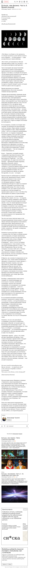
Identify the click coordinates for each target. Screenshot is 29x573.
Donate (6, 1)
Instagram (17, 567)
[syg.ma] (2, 2)
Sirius (2, 472)
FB (13, 567)
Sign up (4, 564)
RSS (27, 567)
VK (14, 567)
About (9, 564)
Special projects (7, 509)
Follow (9, 420)
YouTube (21, 567)
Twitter (24, 567)
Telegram (11, 567)
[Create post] (19, 2)
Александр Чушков (6, 9)
